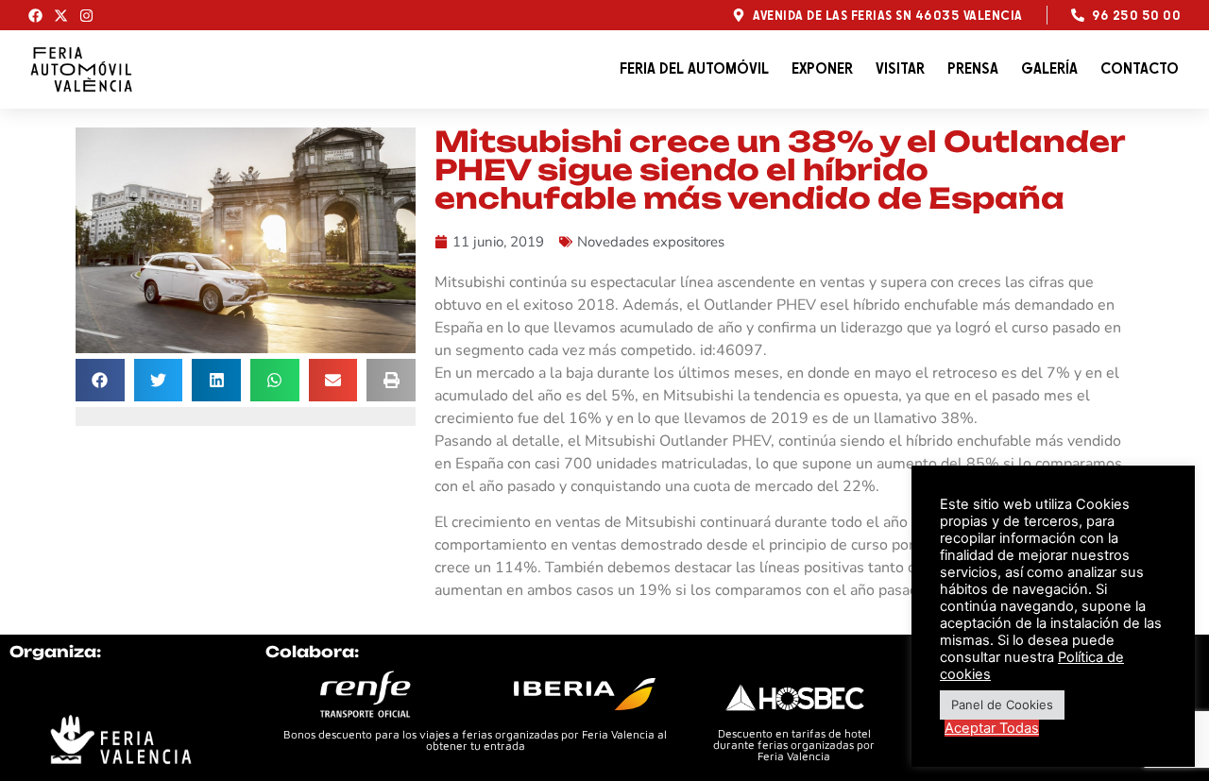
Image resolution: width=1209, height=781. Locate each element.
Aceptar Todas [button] (992, 728)
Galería (1049, 68)
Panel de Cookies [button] (1002, 704)
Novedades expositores (650, 241)
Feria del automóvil (694, 68)
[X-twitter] (61, 15)
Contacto (1139, 68)
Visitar (900, 68)
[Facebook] (35, 15)
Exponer (822, 68)
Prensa (972, 68)
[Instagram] (86, 15)
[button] (100, 380)
